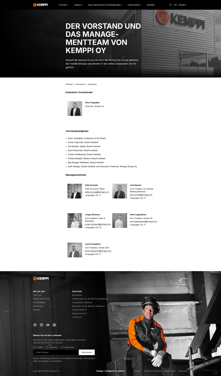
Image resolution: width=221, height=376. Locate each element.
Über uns (37, 295)
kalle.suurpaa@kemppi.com (97, 192)
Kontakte (151, 5)
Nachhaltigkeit (39, 302)
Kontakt (36, 310)
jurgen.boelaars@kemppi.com (98, 224)
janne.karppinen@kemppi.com (98, 251)
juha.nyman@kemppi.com (141, 195)
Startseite (69, 84)
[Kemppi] (40, 5)
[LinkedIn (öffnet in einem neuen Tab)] (41, 325)
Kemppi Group (81, 313)
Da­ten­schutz (169, 371)
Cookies (137, 371)
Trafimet (81, 317)
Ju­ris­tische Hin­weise (152, 371)
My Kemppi (77, 295)
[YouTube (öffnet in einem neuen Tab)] (48, 325)
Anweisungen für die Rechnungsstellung (90, 299)
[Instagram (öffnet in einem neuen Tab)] (54, 325)
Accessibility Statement (82, 302)
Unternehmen (80, 84)
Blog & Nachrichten (41, 299)
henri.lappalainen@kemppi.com (143, 221)
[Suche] (170, 4)
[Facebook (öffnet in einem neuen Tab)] (35, 325)
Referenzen (38, 306)
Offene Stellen (81, 310)
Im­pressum (183, 371)
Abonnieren (87, 352)
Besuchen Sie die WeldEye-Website (87, 306)
